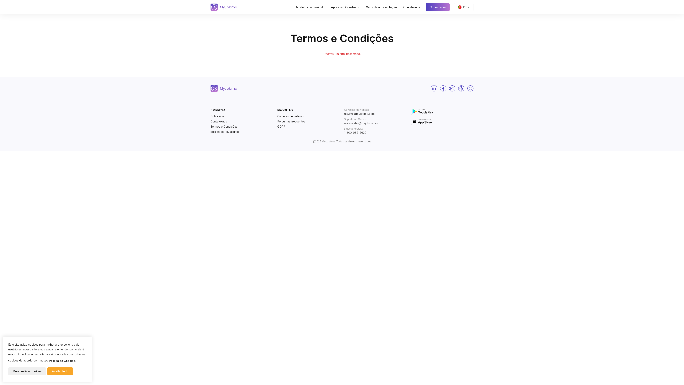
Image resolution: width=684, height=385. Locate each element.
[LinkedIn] (434, 88)
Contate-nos (411, 7)
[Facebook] (443, 88)
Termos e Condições (224, 126)
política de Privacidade (225, 132)
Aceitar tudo (60, 371)
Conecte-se (438, 7)
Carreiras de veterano (291, 116)
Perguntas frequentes (291, 121)
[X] (470, 88)
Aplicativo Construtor (345, 7)
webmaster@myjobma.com (361, 123)
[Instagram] (452, 88)
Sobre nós (217, 116)
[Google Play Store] (422, 111)
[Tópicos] (461, 88)
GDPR (281, 126)
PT (465, 7)
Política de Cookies (62, 361)
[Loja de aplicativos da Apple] (422, 121)
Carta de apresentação (381, 7)
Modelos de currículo (310, 7)
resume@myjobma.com (359, 113)
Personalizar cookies (27, 371)
